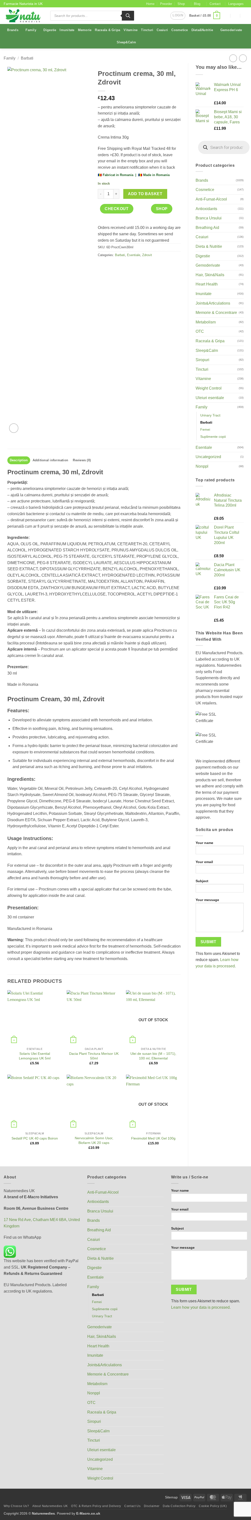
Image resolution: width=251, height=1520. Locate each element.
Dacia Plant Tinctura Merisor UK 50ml (94, 1056)
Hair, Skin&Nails (210, 275)
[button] (177, 16)
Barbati (27, 58)
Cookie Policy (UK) (213, 1506)
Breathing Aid (207, 228)
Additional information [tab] (50, 460)
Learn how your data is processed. (201, 1307)
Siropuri (202, 360)
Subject (202, 881)
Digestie (49, 30)
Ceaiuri (162, 30)
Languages (236, 4)
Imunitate (67, 30)
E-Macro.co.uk (88, 1513)
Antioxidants (206, 209)
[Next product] (233, 58)
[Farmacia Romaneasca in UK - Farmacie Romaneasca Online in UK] (23, 15)
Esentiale (204, 447)
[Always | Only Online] (235, 15)
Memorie (85, 30)
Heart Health (207, 284)
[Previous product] (243, 58)
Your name (204, 843)
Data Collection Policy (179, 1506)
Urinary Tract (210, 415)
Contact (215, 4)
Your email (204, 862)
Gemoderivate (231, 30)
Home (150, 4)
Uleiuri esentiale (210, 398)
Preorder (166, 4)
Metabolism (206, 322)
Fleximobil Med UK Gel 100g (153, 1138)
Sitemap (171, 1497)
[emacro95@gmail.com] (226, 15)
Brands (12, 30)
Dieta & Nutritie (209, 246)
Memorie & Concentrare (216, 312)
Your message (207, 900)
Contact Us (132, 1506)
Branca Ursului (209, 218)
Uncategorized (208, 457)
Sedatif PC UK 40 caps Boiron (35, 1138)
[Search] (128, 16)
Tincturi (147, 30)
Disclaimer (152, 1506)
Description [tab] (19, 460)
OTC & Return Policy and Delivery (96, 1506)
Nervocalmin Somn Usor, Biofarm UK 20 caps (94, 1140)
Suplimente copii (213, 437)
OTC (200, 331)
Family (30, 30)
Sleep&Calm (126, 42)
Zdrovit (147, 255)
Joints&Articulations (213, 303)
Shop (181, 4)
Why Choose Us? (16, 1506)
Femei (205, 429)
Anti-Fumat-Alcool (211, 199)
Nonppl (202, 466)
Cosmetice (179, 30)
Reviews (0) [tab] (82, 460)
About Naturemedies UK (50, 1506)
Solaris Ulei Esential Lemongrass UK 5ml (34, 1056)
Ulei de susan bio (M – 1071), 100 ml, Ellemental (153, 1056)
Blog (197, 4)
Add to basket (145, 194)
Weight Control (209, 388)
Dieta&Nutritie (202, 30)
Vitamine (131, 30)
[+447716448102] (245, 15)
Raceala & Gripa (107, 30)
